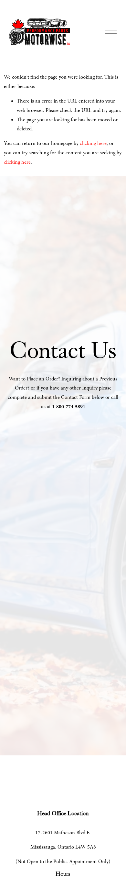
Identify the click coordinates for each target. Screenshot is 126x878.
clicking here (93, 143)
